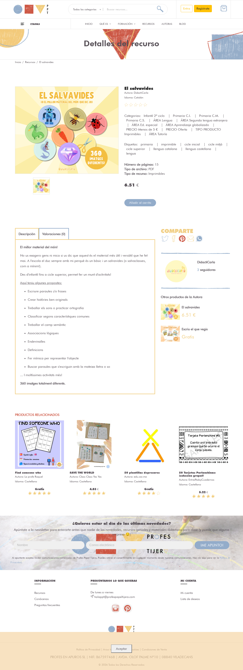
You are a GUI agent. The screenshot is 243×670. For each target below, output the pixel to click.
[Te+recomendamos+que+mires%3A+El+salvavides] (173, 239)
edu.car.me (140, 476)
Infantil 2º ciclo (155, 116)
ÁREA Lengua (163, 120)
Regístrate (202, 8)
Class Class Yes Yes (90, 476)
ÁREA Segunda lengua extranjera (204, 120)
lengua (131, 153)
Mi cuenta (187, 593)
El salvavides (138, 88)
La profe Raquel (33, 476)
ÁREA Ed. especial (145, 125)
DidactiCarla (141, 92)
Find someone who (28, 472)
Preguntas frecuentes (47, 605)
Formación (125, 23)
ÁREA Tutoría (158, 134)
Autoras (167, 23)
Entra (186, 8)
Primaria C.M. (209, 116)
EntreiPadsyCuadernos (201, 479)
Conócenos (41, 599)
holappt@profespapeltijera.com (114, 597)
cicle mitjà (215, 144)
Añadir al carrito (140, 202)
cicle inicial (193, 144)
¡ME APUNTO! (211, 545)
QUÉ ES (104, 23)
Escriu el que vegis (195, 329)
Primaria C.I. (182, 116)
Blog (182, 23)
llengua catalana (165, 149)
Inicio (88, 23)
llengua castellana (198, 149)
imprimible (169, 144)
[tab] (27, 234)
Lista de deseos (190, 599)
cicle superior (136, 149)
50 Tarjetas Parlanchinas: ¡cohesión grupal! (197, 474)
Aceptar (121, 649)
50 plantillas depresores (142, 472)
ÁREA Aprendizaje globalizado (188, 125)
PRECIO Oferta (177, 129)
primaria (147, 144)
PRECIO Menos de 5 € (142, 129)
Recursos (148, 23)
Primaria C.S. (136, 120)
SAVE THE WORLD (82, 472)
